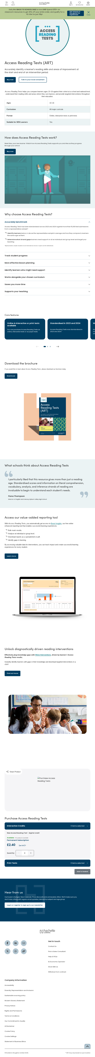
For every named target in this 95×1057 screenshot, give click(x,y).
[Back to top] (87, 1046)
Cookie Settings (10, 1036)
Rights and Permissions (13, 1011)
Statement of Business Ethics (15, 1041)
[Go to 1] (44, 346)
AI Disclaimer (9, 1026)
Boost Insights (56, 523)
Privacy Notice (10, 1006)
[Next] (58, 347)
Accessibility (9, 985)
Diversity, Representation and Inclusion (19, 990)
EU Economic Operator (56, 962)
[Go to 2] (47, 346)
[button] (6, 3)
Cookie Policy (10, 1031)
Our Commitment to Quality (15, 1021)
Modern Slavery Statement (15, 1000)
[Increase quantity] (31, 853)
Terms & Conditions (12, 1016)
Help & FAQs (52, 956)
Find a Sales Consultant (57, 951)
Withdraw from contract (57, 972)
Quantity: (11, 853)
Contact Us (52, 946)
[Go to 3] (50, 346)
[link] (71, 3)
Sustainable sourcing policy (15, 995)
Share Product (15, 772)
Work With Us (53, 967)
